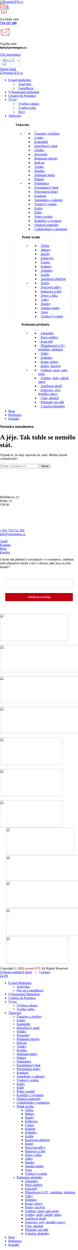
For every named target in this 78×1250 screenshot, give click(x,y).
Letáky (39, 137)
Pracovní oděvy (51, 287)
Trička (44, 245)
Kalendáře (41, 142)
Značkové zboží (51, 386)
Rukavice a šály (51, 291)
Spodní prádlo (49, 308)
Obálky (39, 150)
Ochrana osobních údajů (16, 972)
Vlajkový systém (45, 204)
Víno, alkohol (49, 398)
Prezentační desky (46, 191)
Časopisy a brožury (47, 133)
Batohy (45, 304)
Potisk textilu (25, 1106)
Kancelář (46, 341)
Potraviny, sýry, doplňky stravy (49, 392)
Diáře (38, 212)
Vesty (44, 312)
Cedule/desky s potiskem (50, 229)
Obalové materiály (46, 225)
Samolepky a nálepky (48, 200)
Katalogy (40, 196)
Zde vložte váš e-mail (21, 576)
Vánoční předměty (52, 406)
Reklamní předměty (29, 1177)
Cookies (44, 972)
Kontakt (5, 545)
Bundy (45, 254)
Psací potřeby (49, 337)
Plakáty (39, 179)
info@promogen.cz (12, 534)
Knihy (38, 208)
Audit (3, 541)
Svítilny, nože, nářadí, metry (43, 1215)
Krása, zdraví (49, 362)
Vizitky (39, 167)
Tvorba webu (27, 107)
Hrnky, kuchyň (50, 366)
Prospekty (41, 154)
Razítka (39, 171)
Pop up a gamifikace (30, 990)
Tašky (44, 299)
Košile (45, 275)
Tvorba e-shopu (28, 103)
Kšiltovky (47, 258)
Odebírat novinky (39, 597)
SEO (21, 112)
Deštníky (46, 270)
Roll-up (39, 162)
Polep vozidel (43, 216)
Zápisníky (47, 333)
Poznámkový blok (46, 187)
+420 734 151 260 (12, 530)
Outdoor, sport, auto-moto (42, 1211)
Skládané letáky (44, 175)
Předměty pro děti (52, 402)
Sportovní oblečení (53, 279)
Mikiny (45, 250)
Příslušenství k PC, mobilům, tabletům (52, 347)
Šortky (45, 283)
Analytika (24, 84)
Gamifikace (25, 88)
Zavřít (4, 976)
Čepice (45, 262)
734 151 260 (8, 23)
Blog (3, 548)
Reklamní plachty (46, 158)
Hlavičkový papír (45, 146)
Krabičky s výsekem (47, 221)
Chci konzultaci (10, 54)
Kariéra (5, 552)
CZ (4, 63)
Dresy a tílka (49, 295)
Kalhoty (46, 266)
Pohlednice (41, 183)
